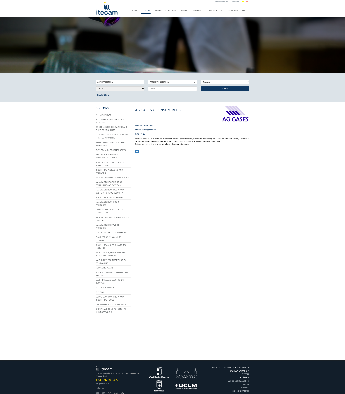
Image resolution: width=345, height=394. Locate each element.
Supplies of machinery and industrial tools (110, 298)
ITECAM (245, 374)
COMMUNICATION (240, 391)
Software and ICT (105, 287)
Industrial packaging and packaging (109, 171)
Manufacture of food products (107, 203)
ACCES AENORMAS (221, 2)
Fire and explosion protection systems (112, 274)
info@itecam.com (102, 384)
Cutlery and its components (111, 150)
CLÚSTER (244, 377)
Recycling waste (104, 267)
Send (225, 88)
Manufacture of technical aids (112, 177)
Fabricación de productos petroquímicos (110, 211)
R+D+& (246, 384)
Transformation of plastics (111, 304)
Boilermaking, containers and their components (111, 128)
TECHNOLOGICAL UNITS (237, 380)
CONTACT (235, 2)
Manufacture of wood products (108, 226)
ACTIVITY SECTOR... (105, 82)
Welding (100, 292)
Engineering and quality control (108, 238)
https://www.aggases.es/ (145, 129)
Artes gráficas (104, 114)
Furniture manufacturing (109, 197)
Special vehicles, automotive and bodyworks (111, 310)
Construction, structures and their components (112, 136)
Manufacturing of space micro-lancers (112, 219)
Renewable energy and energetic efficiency (107, 156)
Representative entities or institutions (110, 164)
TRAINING (244, 387)
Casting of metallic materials (112, 232)
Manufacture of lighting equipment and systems (109, 183)
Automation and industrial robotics (110, 121)
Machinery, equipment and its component (111, 261)
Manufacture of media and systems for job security (110, 191)
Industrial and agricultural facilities (111, 246)
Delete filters (103, 95)
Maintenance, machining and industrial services (111, 254)
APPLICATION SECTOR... (159, 82)
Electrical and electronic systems (110, 281)
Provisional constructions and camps (110, 144)
